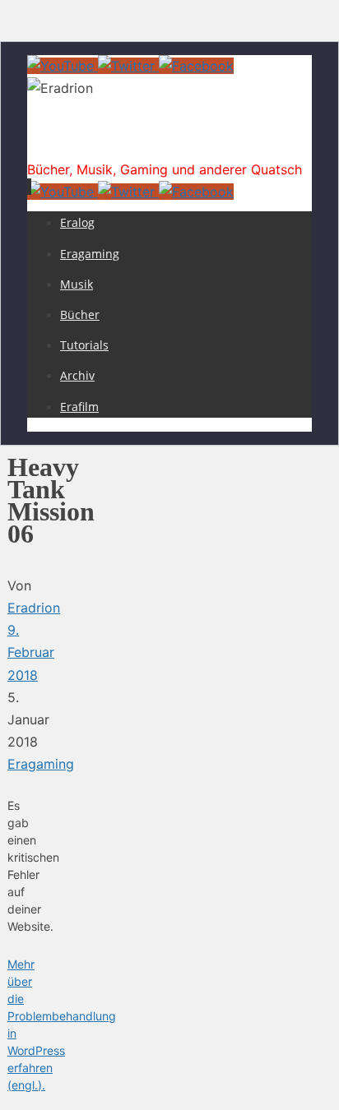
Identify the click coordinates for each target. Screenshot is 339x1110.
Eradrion (70, 143)
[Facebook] (196, 66)
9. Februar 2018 (30, 652)
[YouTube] (62, 66)
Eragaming (40, 764)
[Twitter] (128, 66)
